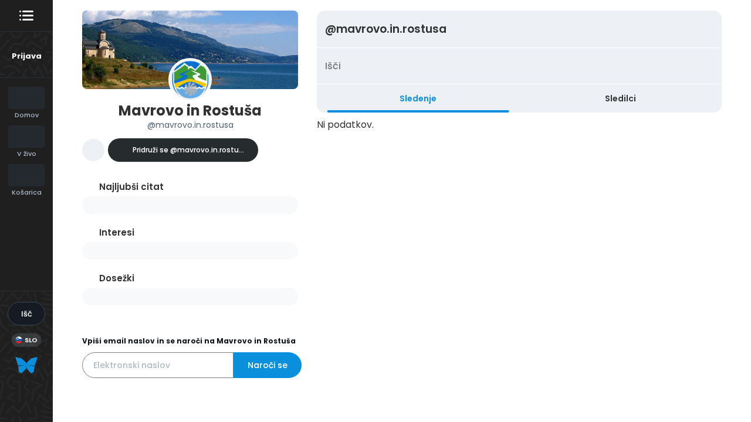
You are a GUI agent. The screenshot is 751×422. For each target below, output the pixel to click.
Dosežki (116, 278)
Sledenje (418, 98)
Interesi (116, 232)
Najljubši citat (131, 187)
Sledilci (620, 98)
